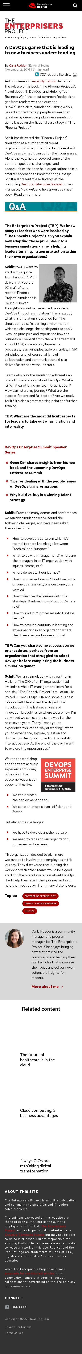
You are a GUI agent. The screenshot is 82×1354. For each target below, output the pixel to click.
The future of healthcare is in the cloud (37, 1060)
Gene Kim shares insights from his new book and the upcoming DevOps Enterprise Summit (43, 467)
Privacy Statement (18, 1327)
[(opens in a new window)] (40, 5)
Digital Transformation (40, 903)
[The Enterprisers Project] (34, 26)
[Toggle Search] (75, 5)
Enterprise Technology (40, 896)
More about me (45, 986)
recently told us (44, 81)
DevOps (29, 911)
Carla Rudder (18, 66)
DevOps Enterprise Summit (42, 184)
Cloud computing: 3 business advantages (39, 1113)
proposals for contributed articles (29, 1273)
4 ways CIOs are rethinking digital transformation (35, 1166)
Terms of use (14, 1333)
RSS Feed (19, 1307)
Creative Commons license (24, 1235)
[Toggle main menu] (6, 5)
